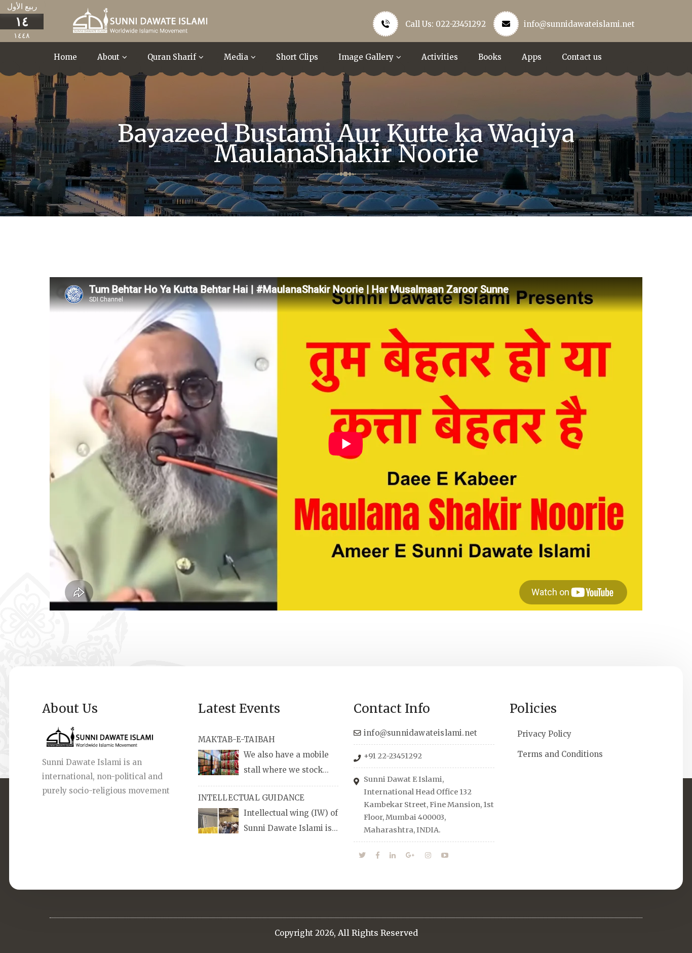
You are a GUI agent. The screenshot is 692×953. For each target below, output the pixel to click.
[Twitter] (362, 855)
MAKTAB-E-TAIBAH (237, 739)
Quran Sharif (171, 57)
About (108, 57)
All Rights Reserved (378, 933)
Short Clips (297, 57)
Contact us (582, 57)
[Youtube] (444, 855)
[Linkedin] (393, 855)
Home (65, 57)
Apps (532, 57)
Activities (439, 57)
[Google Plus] (410, 855)
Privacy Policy (544, 734)
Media (236, 57)
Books (490, 57)
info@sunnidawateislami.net (579, 24)
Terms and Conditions (560, 754)
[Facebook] (377, 855)
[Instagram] (428, 855)
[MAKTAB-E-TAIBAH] (218, 762)
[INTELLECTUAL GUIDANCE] (218, 820)
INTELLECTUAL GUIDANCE (251, 798)
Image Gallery (366, 57)
